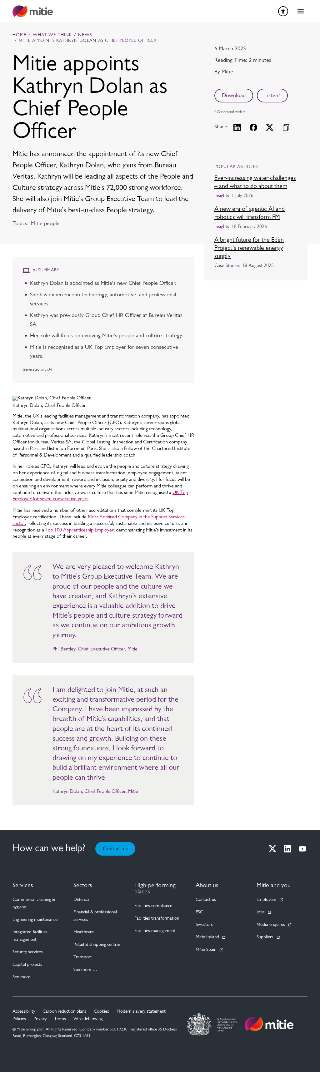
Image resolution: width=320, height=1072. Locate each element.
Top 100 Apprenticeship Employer (79, 530)
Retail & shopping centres (97, 944)
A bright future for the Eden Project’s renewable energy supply (249, 248)
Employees (267, 899)
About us (207, 885)
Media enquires (271, 924)
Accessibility (23, 1011)
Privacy (40, 1019)
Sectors (82, 885)
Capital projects (27, 964)
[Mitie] (32, 11)
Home (19, 35)
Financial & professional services (95, 916)
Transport (82, 957)
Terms (60, 1019)
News (85, 35)
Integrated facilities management (30, 936)
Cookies (101, 1011)
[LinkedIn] (287, 849)
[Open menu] (301, 11)
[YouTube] (303, 849)
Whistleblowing (87, 1019)
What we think (52, 35)
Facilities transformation (156, 918)
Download (234, 96)
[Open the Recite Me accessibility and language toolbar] (283, 11)
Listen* (272, 96)
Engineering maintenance (35, 919)
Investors (204, 924)
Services (22, 885)
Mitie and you (274, 885)
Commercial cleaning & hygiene (33, 903)
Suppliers (265, 937)
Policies (19, 1019)
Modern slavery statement (141, 1011)
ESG (199, 912)
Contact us (115, 849)
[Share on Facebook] (253, 127)
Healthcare (83, 932)
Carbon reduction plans (64, 1011)
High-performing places (155, 888)
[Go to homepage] (269, 1024)
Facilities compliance (153, 906)
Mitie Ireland (207, 937)
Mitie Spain (206, 949)
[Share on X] (270, 127)
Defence (81, 899)
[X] (273, 849)
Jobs (261, 912)
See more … (24, 977)
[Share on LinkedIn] (237, 127)
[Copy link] (286, 127)
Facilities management (154, 931)
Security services (27, 952)
